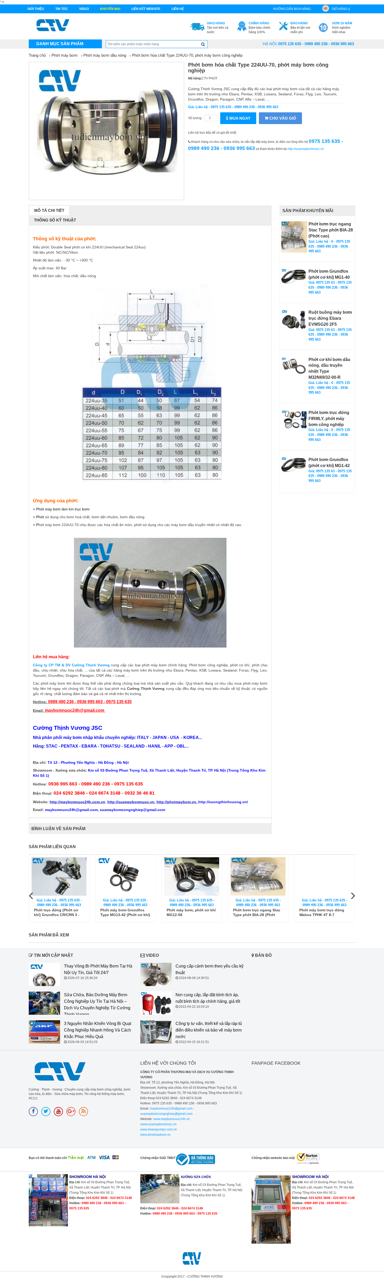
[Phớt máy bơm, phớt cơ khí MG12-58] (191, 876)
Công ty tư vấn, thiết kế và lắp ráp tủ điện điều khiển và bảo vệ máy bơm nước (209, 1030)
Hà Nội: (270, 44)
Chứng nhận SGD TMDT (158, 1158)
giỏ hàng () (341, 9)
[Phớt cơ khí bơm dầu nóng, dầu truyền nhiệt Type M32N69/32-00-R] (294, 366)
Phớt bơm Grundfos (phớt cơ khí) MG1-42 (329, 462)
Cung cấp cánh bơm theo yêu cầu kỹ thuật (209, 969)
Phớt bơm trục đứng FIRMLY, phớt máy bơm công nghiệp (329, 418)
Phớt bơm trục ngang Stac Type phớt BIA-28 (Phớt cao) (331, 230)
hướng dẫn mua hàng (292, 9)
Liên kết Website (145, 9)
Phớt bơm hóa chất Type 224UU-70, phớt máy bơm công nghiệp (187, 55)
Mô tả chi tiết (49, 210)
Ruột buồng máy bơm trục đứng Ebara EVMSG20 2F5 (330, 318)
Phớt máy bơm (64, 55)
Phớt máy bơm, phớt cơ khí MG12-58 (191, 912)
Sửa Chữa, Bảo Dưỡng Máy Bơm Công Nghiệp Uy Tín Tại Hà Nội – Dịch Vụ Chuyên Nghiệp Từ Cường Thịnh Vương (97, 1005)
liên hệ (178, 9)
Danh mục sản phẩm (59, 44)
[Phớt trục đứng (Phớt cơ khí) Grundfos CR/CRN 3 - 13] (59, 876)
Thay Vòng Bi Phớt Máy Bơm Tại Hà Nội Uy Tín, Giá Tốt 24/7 (98, 969)
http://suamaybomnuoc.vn (306, 149)
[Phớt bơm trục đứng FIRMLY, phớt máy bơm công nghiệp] (294, 419)
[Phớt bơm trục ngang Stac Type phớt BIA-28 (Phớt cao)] (294, 237)
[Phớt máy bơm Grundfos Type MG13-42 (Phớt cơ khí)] (125, 876)
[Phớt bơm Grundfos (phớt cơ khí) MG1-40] (294, 277)
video (84, 9)
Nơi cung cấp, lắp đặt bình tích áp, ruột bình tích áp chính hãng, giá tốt (208, 998)
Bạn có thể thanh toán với (48, 1158)
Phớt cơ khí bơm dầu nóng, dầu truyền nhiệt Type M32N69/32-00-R (329, 368)
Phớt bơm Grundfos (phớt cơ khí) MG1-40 (329, 274)
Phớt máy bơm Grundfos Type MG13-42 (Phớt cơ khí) (125, 912)
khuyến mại (110, 9)
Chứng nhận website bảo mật (273, 1158)
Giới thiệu (35, 9)
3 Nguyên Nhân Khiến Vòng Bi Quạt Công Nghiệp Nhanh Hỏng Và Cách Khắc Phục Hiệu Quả (97, 1030)
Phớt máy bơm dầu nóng (104, 55)
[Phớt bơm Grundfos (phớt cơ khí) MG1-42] (294, 465)
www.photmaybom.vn (155, 1135)
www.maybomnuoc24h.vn (171, 1119)
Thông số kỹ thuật (55, 220)
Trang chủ (37, 55)
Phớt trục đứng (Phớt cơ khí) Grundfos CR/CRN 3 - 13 (56, 912)
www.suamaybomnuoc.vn (158, 1124)
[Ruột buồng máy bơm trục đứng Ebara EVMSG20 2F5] (294, 319)
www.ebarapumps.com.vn (158, 1129)
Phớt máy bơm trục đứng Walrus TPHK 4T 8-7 (321, 912)
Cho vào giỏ (282, 118)
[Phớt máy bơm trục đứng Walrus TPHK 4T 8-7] (324, 876)
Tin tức (61, 9)
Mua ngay (239, 118)
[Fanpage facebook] (33, 1111)
